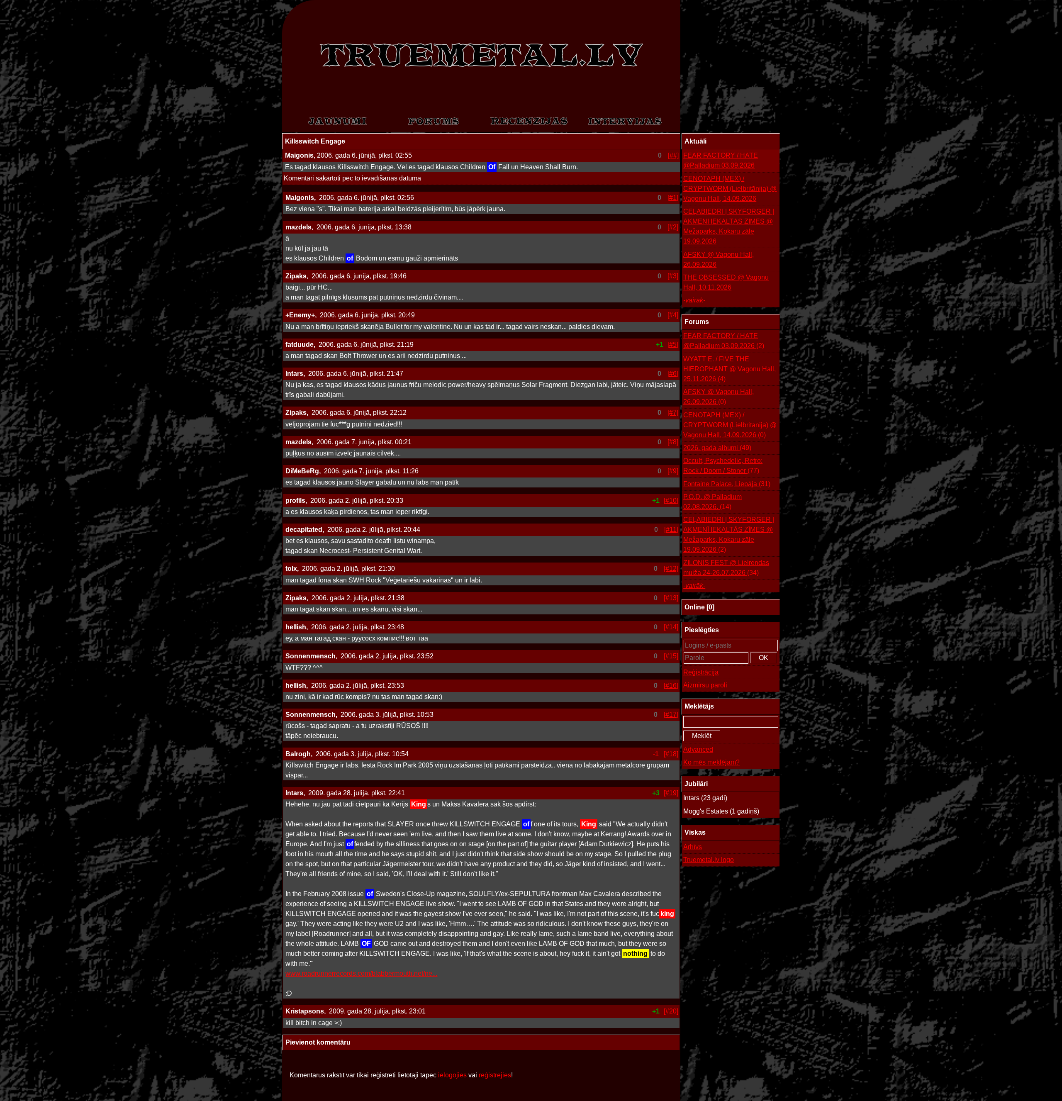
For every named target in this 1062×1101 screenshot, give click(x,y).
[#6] (672, 373)
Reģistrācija (701, 672)
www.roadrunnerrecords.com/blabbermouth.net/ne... (361, 973)
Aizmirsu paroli (705, 685)
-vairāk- (694, 300)
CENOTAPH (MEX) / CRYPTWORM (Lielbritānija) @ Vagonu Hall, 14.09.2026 (730, 188)
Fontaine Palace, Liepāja (726, 483)
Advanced (698, 749)
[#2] (672, 227)
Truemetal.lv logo (708, 859)
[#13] (671, 598)
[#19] (671, 793)
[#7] (672, 412)
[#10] (671, 500)
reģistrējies (495, 1075)
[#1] (672, 197)
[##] (673, 155)
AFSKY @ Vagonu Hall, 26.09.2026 (718, 259)
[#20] (671, 1011)
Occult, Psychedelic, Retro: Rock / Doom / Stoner (722, 465)
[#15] (671, 656)
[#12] (671, 568)
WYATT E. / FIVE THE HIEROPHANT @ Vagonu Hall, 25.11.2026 (729, 369)
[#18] (671, 754)
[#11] (671, 529)
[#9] (672, 471)
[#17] (671, 714)
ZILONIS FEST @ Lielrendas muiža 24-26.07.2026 (726, 567)
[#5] (672, 344)
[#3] (672, 276)
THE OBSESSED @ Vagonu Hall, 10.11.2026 (726, 282)
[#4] (672, 315)
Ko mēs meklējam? (711, 762)
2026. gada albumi (717, 447)
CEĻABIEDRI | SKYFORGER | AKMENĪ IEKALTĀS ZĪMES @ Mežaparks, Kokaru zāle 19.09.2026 (728, 226)
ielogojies (452, 1075)
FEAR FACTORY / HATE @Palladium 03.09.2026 (720, 160)
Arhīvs (692, 846)
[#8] (672, 442)
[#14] (671, 627)
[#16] (671, 685)
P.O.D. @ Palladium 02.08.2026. (712, 501)
